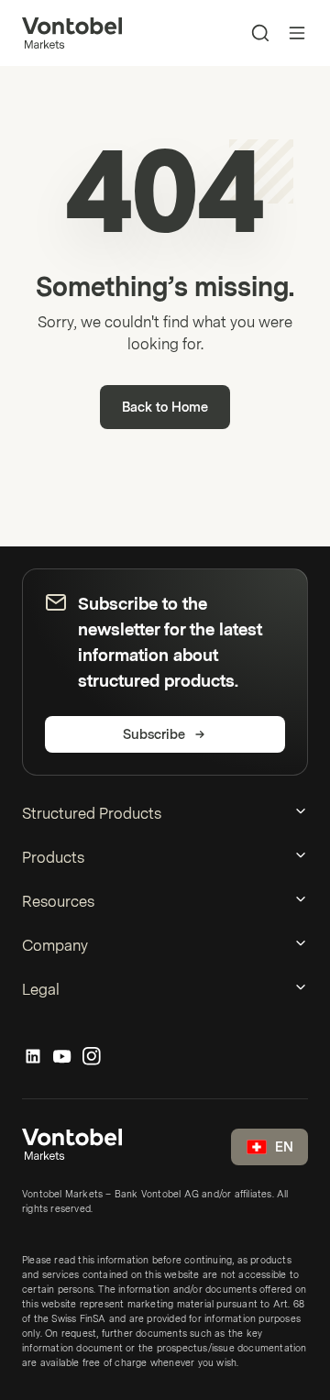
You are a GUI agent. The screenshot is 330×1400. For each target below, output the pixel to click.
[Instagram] (92, 1057)
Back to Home (165, 407)
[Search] (260, 33)
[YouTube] (62, 1057)
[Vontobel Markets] (72, 33)
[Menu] (297, 33)
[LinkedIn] (33, 1057)
